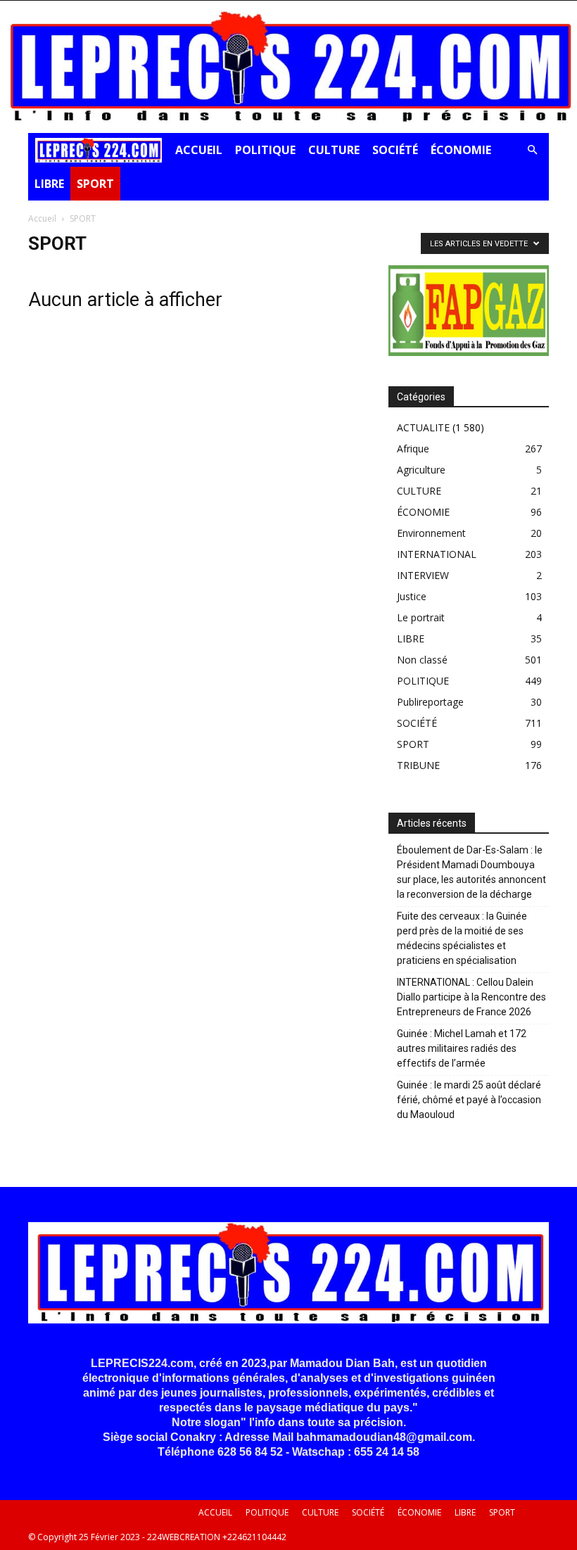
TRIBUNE (418, 765)
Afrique (413, 448)
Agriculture (421, 469)
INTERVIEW (423, 575)
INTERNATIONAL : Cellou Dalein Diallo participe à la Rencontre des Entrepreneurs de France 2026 (471, 997)
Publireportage (430, 702)
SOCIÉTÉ (395, 150)
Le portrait (421, 617)
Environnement (431, 533)
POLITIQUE (265, 150)
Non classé (422, 659)
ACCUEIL (198, 150)
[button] (532, 150)
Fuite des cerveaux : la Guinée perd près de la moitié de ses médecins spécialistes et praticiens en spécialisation (462, 938)
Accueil (42, 218)
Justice (411, 596)
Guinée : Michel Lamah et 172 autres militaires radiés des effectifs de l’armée (461, 1048)
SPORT (95, 183)
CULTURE (334, 150)
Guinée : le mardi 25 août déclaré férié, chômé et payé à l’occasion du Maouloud (469, 1099)
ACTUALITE (423, 427)
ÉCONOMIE (461, 150)
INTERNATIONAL (436, 554)
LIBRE (49, 183)
